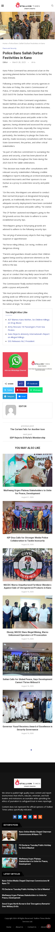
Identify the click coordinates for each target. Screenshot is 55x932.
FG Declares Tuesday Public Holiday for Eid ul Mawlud (26, 889)
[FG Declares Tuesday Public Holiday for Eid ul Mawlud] (9, 849)
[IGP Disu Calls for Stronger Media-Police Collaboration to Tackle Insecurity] (27, 517)
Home (5, 43)
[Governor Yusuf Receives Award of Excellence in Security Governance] (27, 706)
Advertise (45, 927)
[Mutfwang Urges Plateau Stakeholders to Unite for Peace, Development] (27, 470)
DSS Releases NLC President (21, 341)
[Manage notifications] (49, 926)
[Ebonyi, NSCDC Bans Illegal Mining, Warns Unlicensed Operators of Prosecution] (27, 612)
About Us (19, 927)
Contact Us (32, 927)
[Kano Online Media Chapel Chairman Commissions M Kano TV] (9, 836)
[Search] (52, 6)
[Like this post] (22, 383)
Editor (5, 62)
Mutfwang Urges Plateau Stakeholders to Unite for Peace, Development (33, 861)
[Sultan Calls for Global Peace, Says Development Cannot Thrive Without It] (27, 659)
